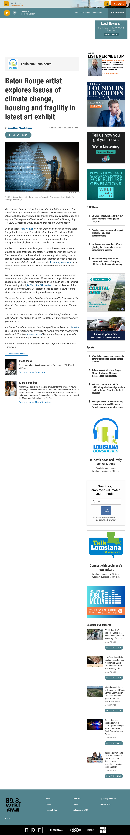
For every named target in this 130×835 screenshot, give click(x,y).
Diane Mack (13, 128)
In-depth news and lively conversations (106, 462)
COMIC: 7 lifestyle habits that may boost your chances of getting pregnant (107, 219)
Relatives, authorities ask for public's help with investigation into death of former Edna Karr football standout (108, 388)
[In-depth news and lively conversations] (106, 435)
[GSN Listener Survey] (106, 147)
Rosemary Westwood (61, 262)
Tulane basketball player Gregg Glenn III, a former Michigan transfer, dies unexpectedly (106, 373)
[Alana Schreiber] (11, 388)
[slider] (18, 12)
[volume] (14, 13)
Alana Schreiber (25, 128)
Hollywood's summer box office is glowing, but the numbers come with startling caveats (107, 247)
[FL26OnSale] (106, 104)
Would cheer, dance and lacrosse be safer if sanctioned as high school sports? (108, 359)
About (48, 799)
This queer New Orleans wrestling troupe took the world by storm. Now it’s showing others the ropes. (108, 404)
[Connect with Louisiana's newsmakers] (106, 545)
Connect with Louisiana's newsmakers (106, 567)
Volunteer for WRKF (81, 810)
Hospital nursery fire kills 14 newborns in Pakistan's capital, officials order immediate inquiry (107, 261)
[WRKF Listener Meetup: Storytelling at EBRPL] (106, 64)
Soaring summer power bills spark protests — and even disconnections (107, 233)
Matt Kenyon (27, 228)
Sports (90, 347)
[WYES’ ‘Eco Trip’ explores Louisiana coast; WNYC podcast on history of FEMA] (95, 634)
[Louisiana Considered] (13, 64)
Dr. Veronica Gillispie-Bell (39, 285)
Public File (77, 799)
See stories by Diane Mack (33, 371)
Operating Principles (108, 799)
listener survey (34, 334)
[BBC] (90, 830)
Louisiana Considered (36, 64)
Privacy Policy (51, 810)
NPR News (92, 207)
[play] (7, 12)
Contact (49, 804)
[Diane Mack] (11, 367)
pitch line (74, 327)
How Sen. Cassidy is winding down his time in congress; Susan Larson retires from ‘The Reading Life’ (114, 663)
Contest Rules (105, 804)
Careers (76, 804)
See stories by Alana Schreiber (35, 402)
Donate (120, 4)
